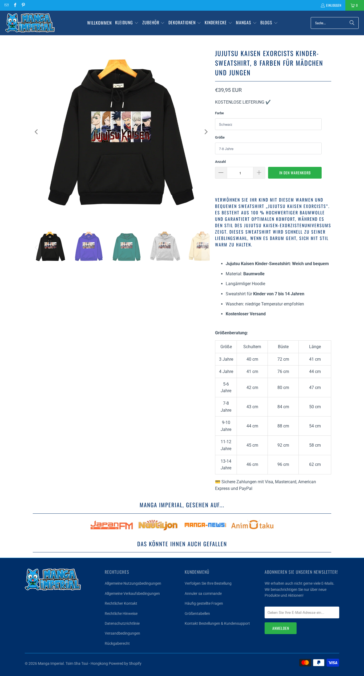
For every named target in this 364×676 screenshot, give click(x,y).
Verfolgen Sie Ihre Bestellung (208, 583)
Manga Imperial (51, 663)
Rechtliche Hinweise (121, 613)
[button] (127, 23)
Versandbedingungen (122, 633)
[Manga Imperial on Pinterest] (23, 5)
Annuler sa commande (203, 593)
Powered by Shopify (125, 663)
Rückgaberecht (117, 643)
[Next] (205, 132)
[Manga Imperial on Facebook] (14, 5)
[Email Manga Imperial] (6, 5)
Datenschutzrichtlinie (122, 623)
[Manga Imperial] (30, 23)
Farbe (219, 113)
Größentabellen (197, 613)
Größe (220, 137)
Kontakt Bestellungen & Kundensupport (217, 623)
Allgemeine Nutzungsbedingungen (133, 583)
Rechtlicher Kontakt (121, 603)
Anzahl (220, 162)
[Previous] (37, 132)
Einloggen (333, 5)
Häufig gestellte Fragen (204, 603)
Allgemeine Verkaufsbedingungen (132, 593)
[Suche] (352, 23)
